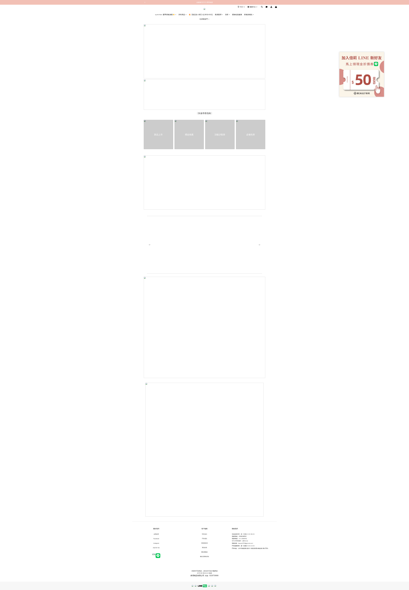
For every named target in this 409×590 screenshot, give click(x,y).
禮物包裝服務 (237, 15)
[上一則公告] (145, 2)
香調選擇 (218, 15)
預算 (226, 15)
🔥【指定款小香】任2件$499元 (201, 15)
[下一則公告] (264, 2)
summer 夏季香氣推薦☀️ (165, 15)
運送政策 (204, 547)
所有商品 (182, 15)
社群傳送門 (204, 19)
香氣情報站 (248, 15)
